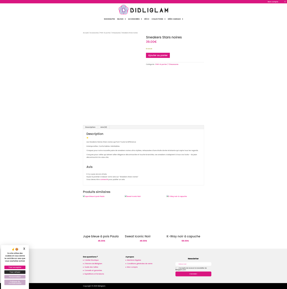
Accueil (85, 33)
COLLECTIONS (157, 19)
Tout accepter (15, 267)
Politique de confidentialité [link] (15, 282)
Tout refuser (15, 272)
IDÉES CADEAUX (174, 19)
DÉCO (146, 19)
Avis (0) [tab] (103, 127)
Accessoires (94, 33)
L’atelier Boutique (92, 260)
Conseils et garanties (93, 270)
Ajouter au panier (158, 55)
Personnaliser (15, 276)
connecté (104, 179)
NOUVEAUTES (109, 19)
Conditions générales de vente (139, 263)
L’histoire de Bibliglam (93, 263)
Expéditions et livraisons (94, 274)
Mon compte (273, 2)
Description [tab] (90, 127)
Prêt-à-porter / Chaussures (110, 33)
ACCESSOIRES (134, 19)
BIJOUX (120, 19)
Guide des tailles (91, 267)
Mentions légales (134, 260)
